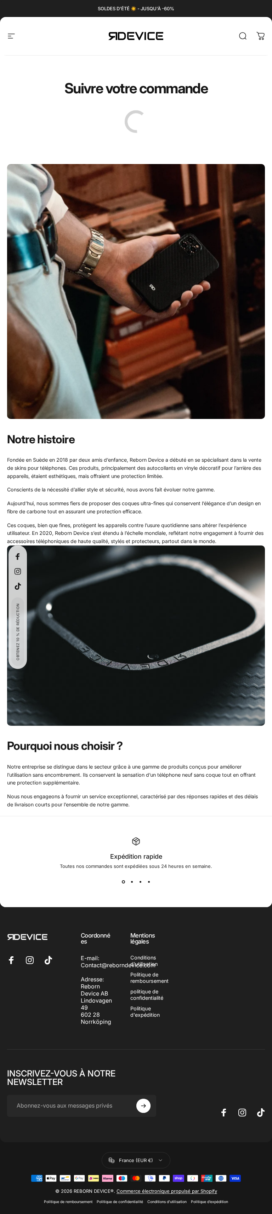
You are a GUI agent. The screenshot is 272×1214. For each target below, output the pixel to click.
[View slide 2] (132, 881)
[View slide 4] (148, 881)
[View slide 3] (140, 881)
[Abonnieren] (143, 1106)
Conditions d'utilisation (144, 961)
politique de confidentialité (146, 994)
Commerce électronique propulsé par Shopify (167, 1191)
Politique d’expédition (209, 1202)
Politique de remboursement (149, 977)
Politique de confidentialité (120, 1202)
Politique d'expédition (145, 1011)
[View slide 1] (123, 881)
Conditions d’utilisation (167, 1202)
